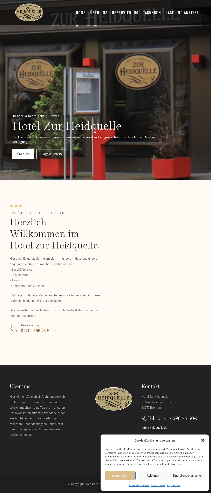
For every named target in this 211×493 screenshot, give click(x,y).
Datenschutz (158, 485)
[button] (203, 440)
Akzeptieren (120, 475)
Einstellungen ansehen (188, 475)
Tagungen (152, 12)
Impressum (174, 485)
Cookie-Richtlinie (139, 485)
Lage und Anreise (182, 12)
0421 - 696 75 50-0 (38, 330)
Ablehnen (153, 475)
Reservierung (125, 12)
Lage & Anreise (52, 154)
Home (81, 12)
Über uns (99, 12)
